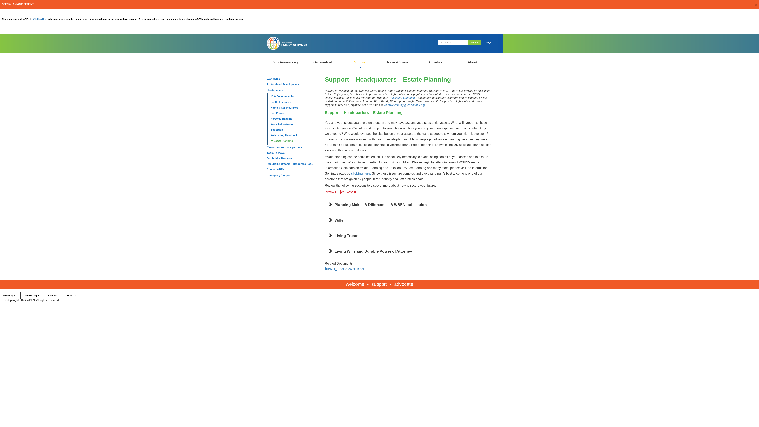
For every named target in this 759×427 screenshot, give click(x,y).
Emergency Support (279, 175)
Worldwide (273, 78)
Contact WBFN (275, 169)
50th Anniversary (285, 62)
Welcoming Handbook (284, 135)
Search (475, 42)
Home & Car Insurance (284, 107)
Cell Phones (278, 113)
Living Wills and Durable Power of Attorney (373, 251)
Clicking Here (40, 19)
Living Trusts (346, 236)
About (472, 62)
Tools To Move (276, 152)
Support (360, 62)
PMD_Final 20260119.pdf (346, 269)
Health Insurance (281, 102)
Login (489, 42)
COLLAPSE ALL (349, 192)
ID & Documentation (283, 96)
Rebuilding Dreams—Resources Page (290, 163)
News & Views (397, 62)
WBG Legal (9, 295)
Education (277, 129)
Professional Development (283, 84)
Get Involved (322, 62)
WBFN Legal (32, 295)
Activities (435, 62)
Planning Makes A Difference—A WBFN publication (381, 205)
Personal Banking (281, 118)
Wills (339, 220)
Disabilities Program (279, 158)
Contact (52, 295)
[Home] (322, 43)
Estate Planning (283, 140)
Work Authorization (282, 124)
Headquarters (275, 90)
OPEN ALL (331, 192)
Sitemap (71, 295)
